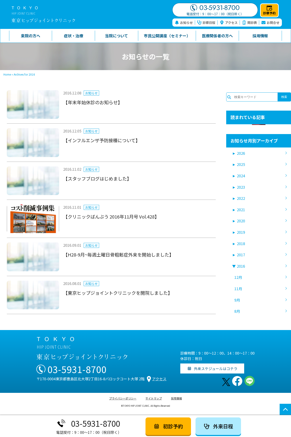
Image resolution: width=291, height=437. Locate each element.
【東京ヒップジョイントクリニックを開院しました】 (117, 293)
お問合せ (273, 22)
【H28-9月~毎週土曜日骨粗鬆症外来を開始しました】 (118, 254)
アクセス (231, 22)
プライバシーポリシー (122, 398)
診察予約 (269, 13)
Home (7, 74)
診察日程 (209, 22)
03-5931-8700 (219, 7)
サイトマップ (154, 398)
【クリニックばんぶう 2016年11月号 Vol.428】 (111, 216)
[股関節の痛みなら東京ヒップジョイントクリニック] (43, 14)
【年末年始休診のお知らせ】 (92, 102)
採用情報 (176, 398)
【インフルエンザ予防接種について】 (101, 140)
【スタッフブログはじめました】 (97, 178)
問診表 (252, 22)
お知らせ (186, 22)
